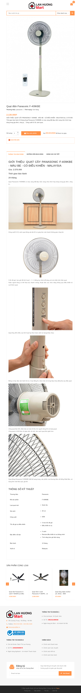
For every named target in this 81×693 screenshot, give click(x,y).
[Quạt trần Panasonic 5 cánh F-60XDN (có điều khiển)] (17, 578)
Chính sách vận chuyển (50, 648)
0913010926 (51, 133)
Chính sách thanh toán (50, 644)
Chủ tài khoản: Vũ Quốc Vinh (52, 616)
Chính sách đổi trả (49, 651)
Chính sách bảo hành (50, 655)
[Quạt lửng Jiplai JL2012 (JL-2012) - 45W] (63, 578)
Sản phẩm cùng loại (17, 565)
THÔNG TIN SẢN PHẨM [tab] (16, 154)
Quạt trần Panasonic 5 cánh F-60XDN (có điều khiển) (16, 593)
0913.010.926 (18, 624)
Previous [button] (7, 584)
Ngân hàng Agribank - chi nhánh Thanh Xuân (22, 651)
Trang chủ (27, 690)
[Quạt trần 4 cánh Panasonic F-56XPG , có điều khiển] (40, 578)
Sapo (57, 688)
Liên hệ (54, 690)
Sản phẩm (37, 690)
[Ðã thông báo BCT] (15, 633)
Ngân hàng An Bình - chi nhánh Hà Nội (55, 623)
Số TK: (50, 620)
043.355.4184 (28, 624)
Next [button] (73, 584)
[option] (17, 584)
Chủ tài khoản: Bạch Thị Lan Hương (19, 644)
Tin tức (46, 690)
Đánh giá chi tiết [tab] (53, 154)
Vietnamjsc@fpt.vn (14, 627)
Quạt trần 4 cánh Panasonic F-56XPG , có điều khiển (40, 593)
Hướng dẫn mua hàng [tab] (35, 154)
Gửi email (66, 673)
